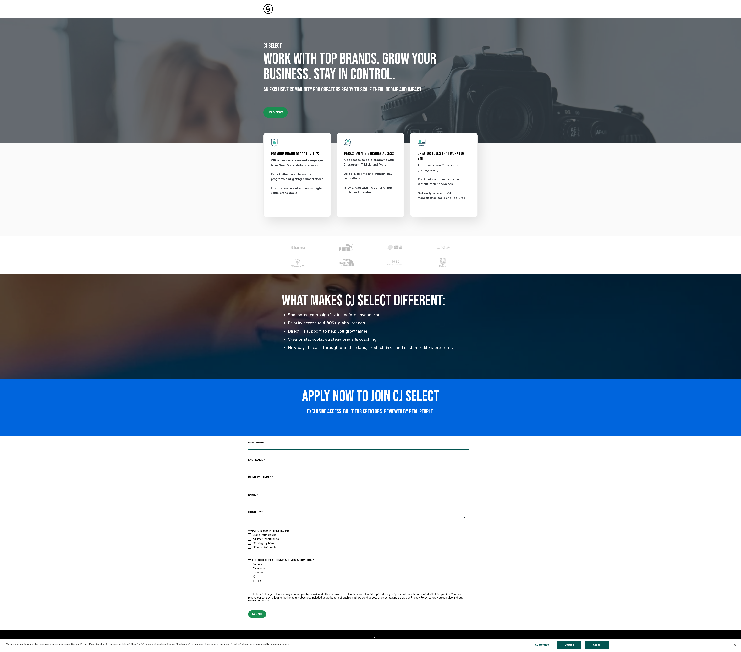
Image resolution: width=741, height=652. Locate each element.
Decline (569, 644)
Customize (542, 644)
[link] (268, 9)
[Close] (735, 644)
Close (596, 644)
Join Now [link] (275, 112)
